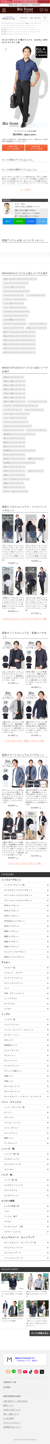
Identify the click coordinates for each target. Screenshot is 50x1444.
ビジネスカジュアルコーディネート (12, 27)
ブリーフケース (10, 1190)
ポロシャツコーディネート (13, 328)
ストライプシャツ (11, 1066)
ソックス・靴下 (10, 1216)
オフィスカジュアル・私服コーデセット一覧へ (25, 741)
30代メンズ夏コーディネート (13, 381)
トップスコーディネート (35, 295)
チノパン (8, 1112)
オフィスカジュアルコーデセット (18, 895)
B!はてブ (8, 221)
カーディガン (9, 1004)
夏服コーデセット (11, 936)
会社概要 (6, 1387)
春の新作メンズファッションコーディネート (14, 31)
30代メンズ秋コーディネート (13, 389)
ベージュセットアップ (13, 1258)
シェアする (31, 221)
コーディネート (34, 23)
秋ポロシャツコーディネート (13, 471)
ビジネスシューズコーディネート (15, 315)
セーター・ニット (11, 1035)
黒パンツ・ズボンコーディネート (15, 491)
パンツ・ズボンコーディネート (14, 307)
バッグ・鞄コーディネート (13, 303)
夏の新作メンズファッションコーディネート (14, 29)
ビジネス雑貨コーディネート (13, 319)
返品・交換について (11, 1414)
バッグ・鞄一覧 (10, 1180)
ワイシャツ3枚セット (13, 1071)
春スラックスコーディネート (13, 454)
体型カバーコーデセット (14, 957)
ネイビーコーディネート (34, 410)
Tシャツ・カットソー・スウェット (18, 1030)
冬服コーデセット (11, 947)
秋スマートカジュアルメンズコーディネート (18, 348)
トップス (5, 1014)
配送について (8, 1405)
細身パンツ (8, 1138)
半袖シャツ (8, 1081)
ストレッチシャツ (11, 1050)
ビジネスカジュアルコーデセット (18, 890)
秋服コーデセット (11, 941)
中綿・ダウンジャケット (14, 993)
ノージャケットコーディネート (14, 299)
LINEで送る (19, 221)
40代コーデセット (11, 911)
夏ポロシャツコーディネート (13, 442)
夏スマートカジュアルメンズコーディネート (18, 332)
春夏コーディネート (35, 458)
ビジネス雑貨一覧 (11, 1206)
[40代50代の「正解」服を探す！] (45, 18)
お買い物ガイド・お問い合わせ (15, 1401)
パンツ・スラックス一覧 (14, 1107)
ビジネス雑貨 (8, 1201)
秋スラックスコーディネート (13, 467)
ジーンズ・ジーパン (12, 1123)
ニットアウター (10, 998)
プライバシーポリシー (12, 1423)
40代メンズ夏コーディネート (13, 393)
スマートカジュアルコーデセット (18, 900)
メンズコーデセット (11, 880)
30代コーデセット (11, 905)
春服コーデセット (11, 931)
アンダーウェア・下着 (13, 1227)
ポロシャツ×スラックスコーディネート (17, 426)
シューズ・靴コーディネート (13, 287)
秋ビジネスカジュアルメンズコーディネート (18, 352)
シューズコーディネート (37, 401)
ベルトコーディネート (37, 324)
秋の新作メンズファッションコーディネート (14, 34)
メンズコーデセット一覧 (14, 885)
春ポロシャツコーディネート (13, 458)
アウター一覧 (9, 968)
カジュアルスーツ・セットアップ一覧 (20, 1242)
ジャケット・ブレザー (13, 973)
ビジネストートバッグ (13, 1185)
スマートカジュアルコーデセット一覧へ (25, 863)
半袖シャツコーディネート (36, 328)
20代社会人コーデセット (14, 921)
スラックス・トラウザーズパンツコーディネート (20, 405)
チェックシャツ (10, 1060)
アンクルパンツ (10, 1143)
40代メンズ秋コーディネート (13, 401)
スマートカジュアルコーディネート (12, 25)
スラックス (8, 1117)
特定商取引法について (12, 1427)
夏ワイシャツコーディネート (13, 446)
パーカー (8, 1009)
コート (7, 988)
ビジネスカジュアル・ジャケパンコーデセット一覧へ (25, 619)
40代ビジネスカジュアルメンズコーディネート (19, 279)
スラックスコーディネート (13, 295)
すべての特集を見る (39, 1333)
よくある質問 (8, 1418)
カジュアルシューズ (12, 1164)
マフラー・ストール (12, 1232)
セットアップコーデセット (15, 952)
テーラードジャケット (13, 978)
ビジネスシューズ (11, 1159)
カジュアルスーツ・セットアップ (18, 1237)
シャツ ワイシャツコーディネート (15, 283)
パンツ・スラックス (11, 1102)
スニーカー (8, 1169)
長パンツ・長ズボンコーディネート (15, 479)
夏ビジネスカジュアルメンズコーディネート (18, 336)
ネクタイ (8, 1221)
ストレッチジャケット (13, 983)
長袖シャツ (8, 1076)
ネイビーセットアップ (13, 1247)
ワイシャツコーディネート (36, 430)
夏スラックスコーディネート (13, 438)
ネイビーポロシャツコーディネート (15, 414)
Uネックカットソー (12, 1091)
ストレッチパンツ (11, 1128)
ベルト (7, 1211)
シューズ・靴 (8, 1149)
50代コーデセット (11, 916)
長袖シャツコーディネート (13, 483)
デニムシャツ (9, 1055)
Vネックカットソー (12, 1086)
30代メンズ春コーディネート (13, 385)
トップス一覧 (9, 1019)
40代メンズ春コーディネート (13, 397)
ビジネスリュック (11, 1195)
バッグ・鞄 (6, 1175)
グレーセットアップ (12, 1253)
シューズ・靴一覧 (11, 1154)
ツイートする (41, 221)
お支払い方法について (12, 1410)
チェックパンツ (10, 1133)
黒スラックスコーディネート (13, 487)
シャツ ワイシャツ (12, 1025)
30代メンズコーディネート (13, 377)
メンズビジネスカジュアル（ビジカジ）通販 (14, 23)
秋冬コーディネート (35, 471)
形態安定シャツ (10, 1045)
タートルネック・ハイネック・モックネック (22, 1096)
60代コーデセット (11, 926)
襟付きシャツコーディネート (13, 475)
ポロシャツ (8, 1040)
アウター (5, 962)
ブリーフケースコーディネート (14, 324)
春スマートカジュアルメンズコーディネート (18, 340)
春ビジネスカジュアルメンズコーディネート (18, 344)
